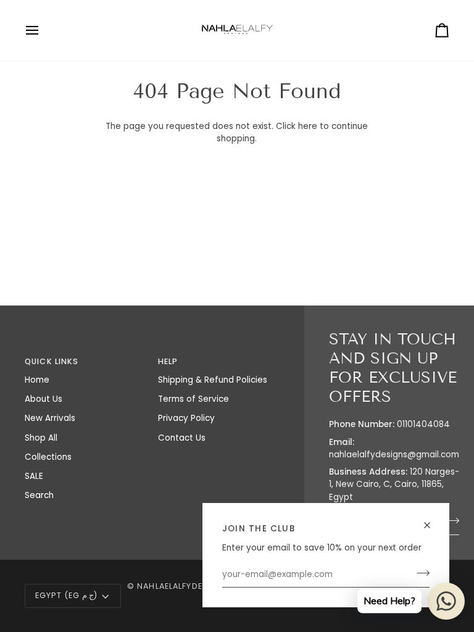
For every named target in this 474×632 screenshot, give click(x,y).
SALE (34, 476)
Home (37, 380)
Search (39, 495)
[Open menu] (43, 30)
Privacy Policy (186, 418)
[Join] (419, 573)
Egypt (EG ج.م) (66, 595)
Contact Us (182, 438)
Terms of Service (193, 399)
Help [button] (168, 361)
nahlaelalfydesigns (183, 586)
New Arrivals (50, 418)
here (307, 126)
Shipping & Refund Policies (212, 380)
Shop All (41, 438)
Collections (48, 457)
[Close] (432, 525)
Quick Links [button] (51, 361)
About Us (43, 399)
